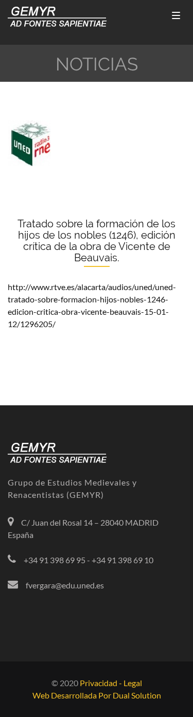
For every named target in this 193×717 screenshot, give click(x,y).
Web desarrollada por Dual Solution (96, 695)
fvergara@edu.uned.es (65, 585)
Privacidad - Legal (111, 683)
